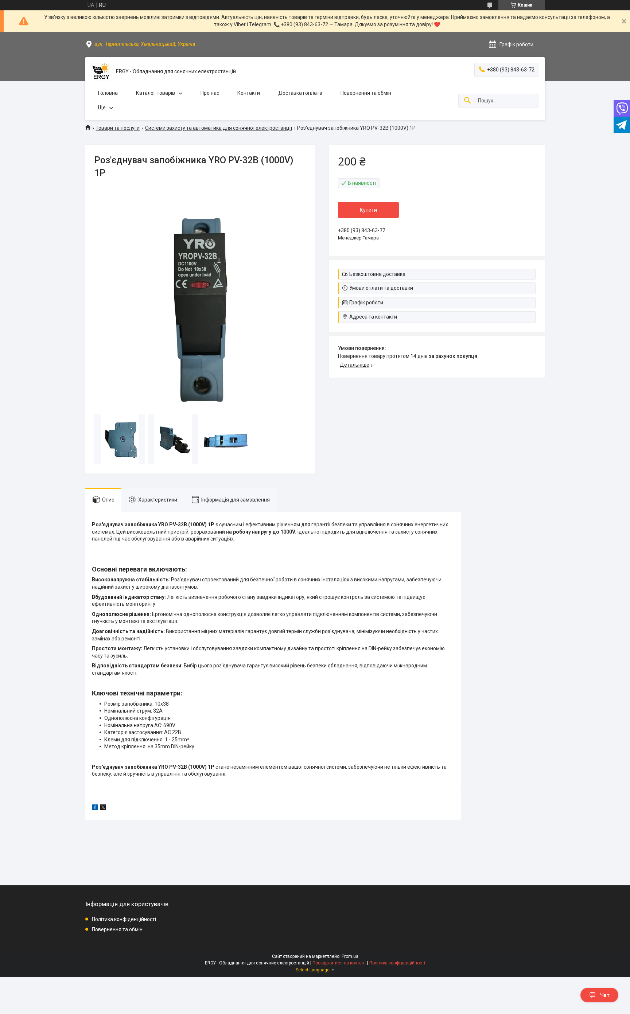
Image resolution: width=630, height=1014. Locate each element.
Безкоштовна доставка (377, 274)
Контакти (248, 93)
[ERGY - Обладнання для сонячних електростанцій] (100, 72)
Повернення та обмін (366, 93)
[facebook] (95, 808)
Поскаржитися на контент (339, 963)
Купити (368, 210)
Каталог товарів (155, 93)
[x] (103, 808)
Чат (605, 995)
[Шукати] (467, 100)
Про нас (210, 93)
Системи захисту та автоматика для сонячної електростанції (218, 128)
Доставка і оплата (300, 93)
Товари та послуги (118, 128)
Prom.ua (350, 956)
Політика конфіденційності (124, 919)
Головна (108, 93)
